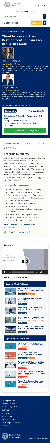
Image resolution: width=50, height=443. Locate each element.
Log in (42, 5)
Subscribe (36, 23)
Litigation (20, 31)
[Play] (5, 272)
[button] (25, 261)
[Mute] (41, 272)
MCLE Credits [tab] (10, 148)
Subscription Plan (8, 401)
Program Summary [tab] (12, 143)
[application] (25, 262)
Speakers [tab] (29, 143)
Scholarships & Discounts (11, 423)
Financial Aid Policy (9, 420)
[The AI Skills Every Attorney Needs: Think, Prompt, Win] (10, 301)
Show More (6, 72)
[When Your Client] (10, 384)
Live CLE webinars (8, 404)
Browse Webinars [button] (24, 11)
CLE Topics (6, 410)
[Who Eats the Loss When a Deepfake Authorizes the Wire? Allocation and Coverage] (10, 346)
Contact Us (6, 426)
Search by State (7, 413)
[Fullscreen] (45, 272)
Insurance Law (8, 31)
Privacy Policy (7, 416)
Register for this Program (25, 131)
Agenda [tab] (40, 143)
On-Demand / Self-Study (11, 407)
